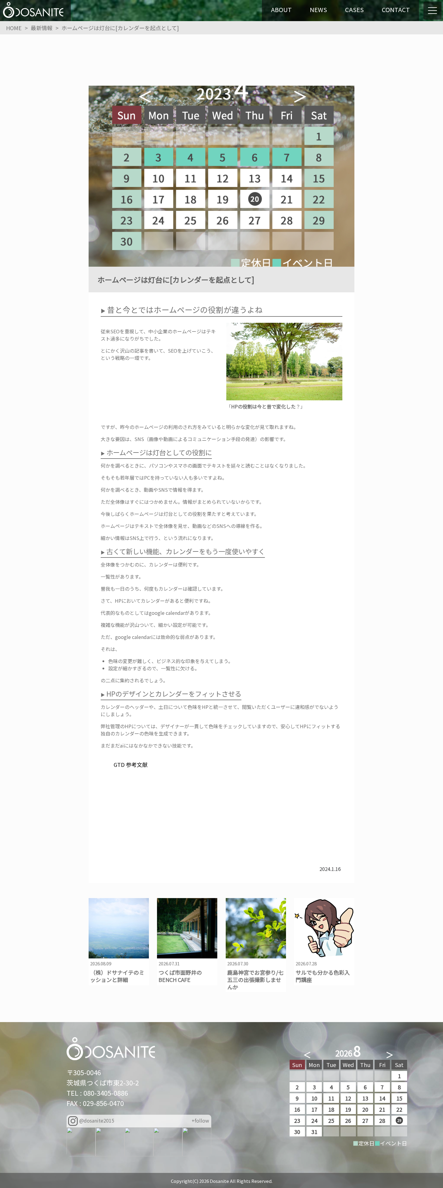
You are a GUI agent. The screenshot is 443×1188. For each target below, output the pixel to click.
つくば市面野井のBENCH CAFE (180, 975)
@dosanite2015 (96, 1120)
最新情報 (41, 28)
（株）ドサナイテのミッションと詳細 (117, 975)
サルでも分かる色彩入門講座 (323, 975)
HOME (14, 28)
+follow (200, 1120)
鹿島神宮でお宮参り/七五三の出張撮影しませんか (255, 979)
